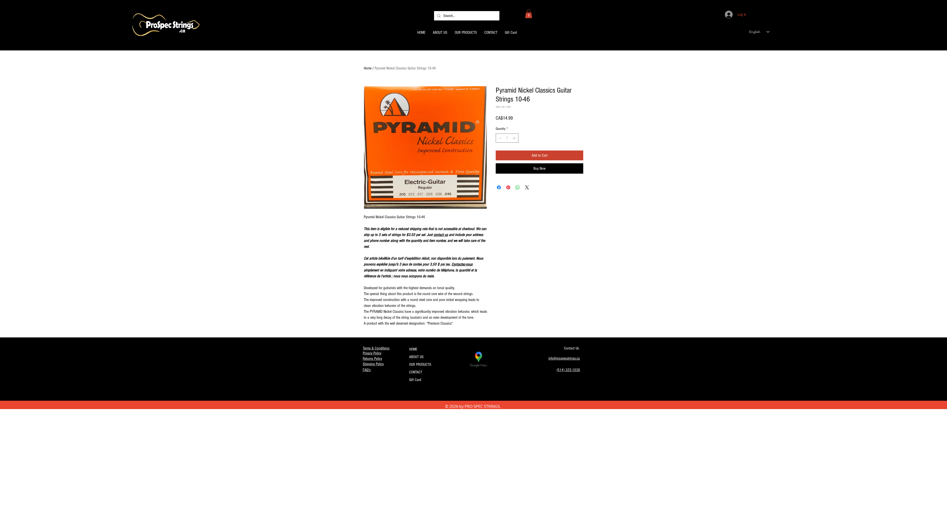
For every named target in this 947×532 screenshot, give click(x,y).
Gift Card (415, 380)
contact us (441, 235)
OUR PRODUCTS (420, 364)
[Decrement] (499, 138)
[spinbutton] (507, 138)
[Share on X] (527, 187)
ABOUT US (416, 357)
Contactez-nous (462, 264)
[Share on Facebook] (499, 187)
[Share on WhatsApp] (518, 187)
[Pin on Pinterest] (508, 187)
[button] (528, 14)
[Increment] (514, 138)
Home (367, 68)
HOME (413, 349)
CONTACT (415, 372)
